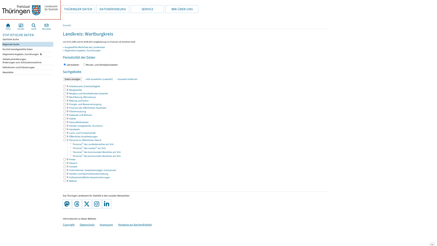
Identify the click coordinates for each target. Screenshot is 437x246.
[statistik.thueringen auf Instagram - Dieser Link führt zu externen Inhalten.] (97, 204)
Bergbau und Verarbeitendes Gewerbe (87, 93)
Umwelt (71, 166)
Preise (70, 159)
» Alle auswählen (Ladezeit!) (99, 79)
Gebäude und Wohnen (79, 115)
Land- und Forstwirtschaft (80, 133)
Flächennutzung (76, 111)
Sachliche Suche (10, 39)
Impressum (106, 225)
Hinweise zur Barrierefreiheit (135, 225)
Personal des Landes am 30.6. (89, 148)
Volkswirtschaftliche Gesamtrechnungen (88, 177)
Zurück (66, 25)
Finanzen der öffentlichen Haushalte (86, 108)
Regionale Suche (10, 44)
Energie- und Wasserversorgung (83, 104)
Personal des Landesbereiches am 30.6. (93, 144)
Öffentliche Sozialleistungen (82, 136)
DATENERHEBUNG (111, 9)
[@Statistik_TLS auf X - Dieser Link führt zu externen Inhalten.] (88, 204)
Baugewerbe (74, 90)
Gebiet (71, 118)
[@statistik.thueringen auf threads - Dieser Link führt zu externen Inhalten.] (78, 204)
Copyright (69, 225)
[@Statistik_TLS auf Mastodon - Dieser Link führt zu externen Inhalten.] (68, 204)
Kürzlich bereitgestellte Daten (17, 49)
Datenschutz (87, 225)
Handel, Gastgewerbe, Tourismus (84, 125)
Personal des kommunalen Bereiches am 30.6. (97, 152)
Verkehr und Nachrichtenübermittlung (87, 173)
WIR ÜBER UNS (179, 9)
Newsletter (8, 72)
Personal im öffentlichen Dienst (83, 140)
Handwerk (73, 129)
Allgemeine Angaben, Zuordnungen (21, 54)
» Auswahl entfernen (127, 79)
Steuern (71, 163)
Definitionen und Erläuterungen (18, 67)
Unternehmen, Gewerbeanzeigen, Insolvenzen (91, 170)
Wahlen (71, 181)
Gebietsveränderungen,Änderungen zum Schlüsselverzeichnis (21, 61)
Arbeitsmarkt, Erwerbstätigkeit (83, 86)
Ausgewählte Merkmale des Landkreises (85, 47)
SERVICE (142, 9)
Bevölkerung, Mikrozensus (81, 97)
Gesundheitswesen (77, 122)
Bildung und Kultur (77, 100)
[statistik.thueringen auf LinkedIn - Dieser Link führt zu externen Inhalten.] (107, 204)
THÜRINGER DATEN (76, 9)
